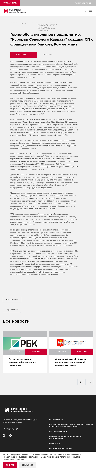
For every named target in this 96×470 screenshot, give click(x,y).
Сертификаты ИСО (58, 432)
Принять (10, 465)
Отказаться (27, 465)
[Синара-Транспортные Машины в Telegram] (10, 435)
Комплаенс (54, 444)
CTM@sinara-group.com (12, 422)
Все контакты (56, 419)
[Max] (4, 435)
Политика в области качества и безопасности (65, 437)
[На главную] (15, 11)
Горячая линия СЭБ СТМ (61, 449)
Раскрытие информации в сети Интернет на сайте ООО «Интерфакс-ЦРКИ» (71, 425)
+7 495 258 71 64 (10, 429)
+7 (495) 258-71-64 (82, 3)
